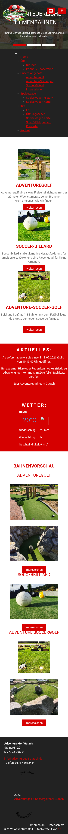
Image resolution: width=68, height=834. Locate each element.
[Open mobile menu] (16, 53)
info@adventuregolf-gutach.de (23, 758)
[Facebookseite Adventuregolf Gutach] (62, 11)
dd (59, 829)
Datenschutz (56, 825)
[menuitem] (24, 56)
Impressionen (34, 569)
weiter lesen (34, 207)
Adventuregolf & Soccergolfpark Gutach (39, 798)
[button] (19, 45)
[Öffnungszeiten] (51, 11)
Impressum (37, 825)
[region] (34, 24)
